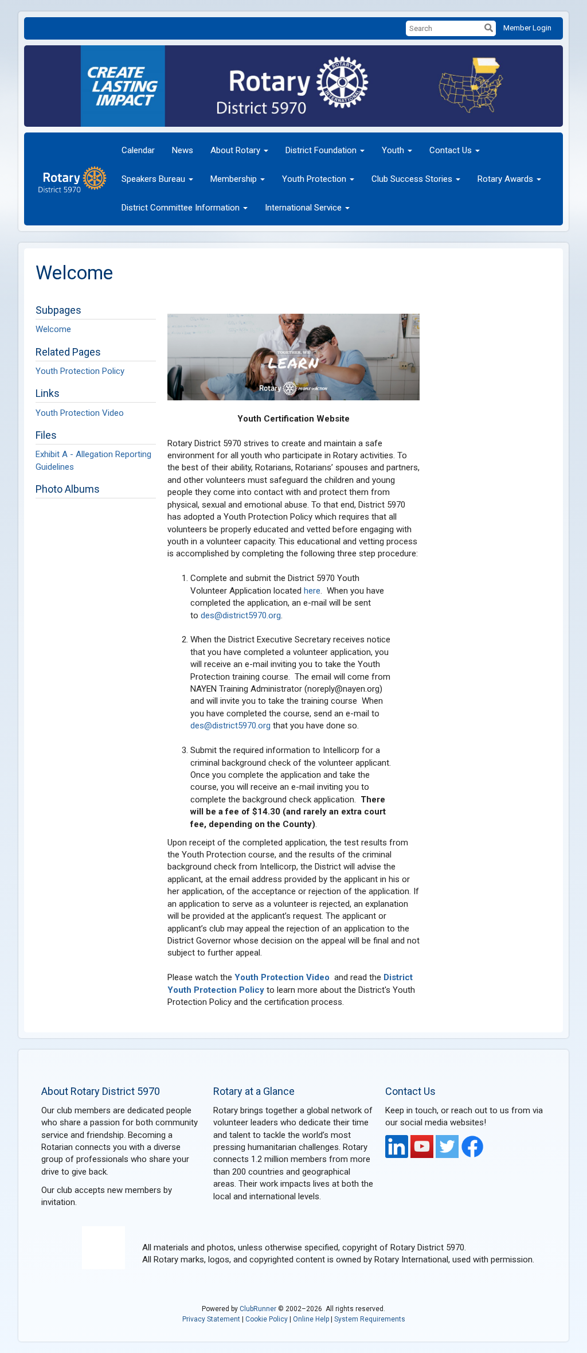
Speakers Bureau (153, 179)
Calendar (138, 150)
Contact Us (450, 150)
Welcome (53, 329)
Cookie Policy (266, 1319)
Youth (393, 150)
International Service (303, 207)
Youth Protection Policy (80, 371)
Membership (233, 179)
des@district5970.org (241, 615)
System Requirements (369, 1319)
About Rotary (235, 150)
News (182, 150)
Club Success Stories (411, 179)
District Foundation (321, 150)
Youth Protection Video (80, 413)
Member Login (527, 28)
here (312, 591)
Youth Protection (314, 179)
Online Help (311, 1319)
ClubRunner (258, 1309)
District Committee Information (181, 207)
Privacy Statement (211, 1319)
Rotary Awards (505, 179)
